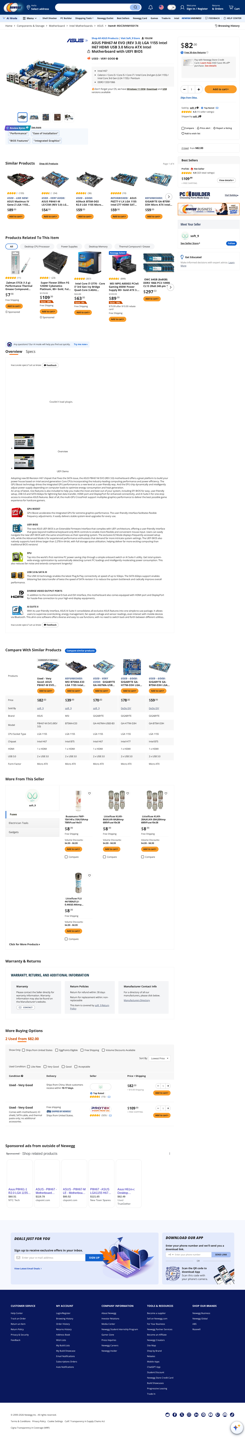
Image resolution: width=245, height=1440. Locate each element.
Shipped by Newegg (59, 1111)
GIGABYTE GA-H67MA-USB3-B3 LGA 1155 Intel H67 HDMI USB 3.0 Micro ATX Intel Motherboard (104, 682)
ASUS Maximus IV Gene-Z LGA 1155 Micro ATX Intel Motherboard (18, 201)
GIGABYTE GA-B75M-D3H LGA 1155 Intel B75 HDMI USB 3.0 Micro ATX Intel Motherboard (158, 682)
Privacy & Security (20, 1334)
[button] (38, 7)
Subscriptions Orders (66, 1361)
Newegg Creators (156, 1340)
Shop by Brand (154, 1350)
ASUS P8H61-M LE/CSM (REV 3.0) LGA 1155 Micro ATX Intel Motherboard (55, 201)
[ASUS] (77, 40)
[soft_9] (107, 1086)
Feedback (51, 365)
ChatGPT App (153, 1366)
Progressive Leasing (157, 1388)
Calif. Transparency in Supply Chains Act (85, 1421)
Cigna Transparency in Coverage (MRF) (30, 1427)
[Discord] (225, 1414)
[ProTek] (107, 1109)
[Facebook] (175, 1414)
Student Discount (155, 1372)
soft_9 (40, 708)
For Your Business (156, 1323)
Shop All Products (48, 163)
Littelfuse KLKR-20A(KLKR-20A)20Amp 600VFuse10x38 (153, 819)
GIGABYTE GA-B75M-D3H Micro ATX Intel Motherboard (157, 201)
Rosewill (196, 1329)
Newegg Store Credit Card (160, 1377)
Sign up (94, 1257)
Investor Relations (110, 1318)
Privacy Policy (39, 1421)
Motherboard (57, 25)
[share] (89, 51)
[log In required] (89, 793)
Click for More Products (23, 944)
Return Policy (17, 1329)
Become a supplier (156, 1313)
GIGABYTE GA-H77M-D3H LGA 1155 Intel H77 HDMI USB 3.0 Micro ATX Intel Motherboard (130, 682)
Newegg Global (200, 1318)
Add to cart (220, 89)
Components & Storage (30, 25)
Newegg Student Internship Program (120, 1329)
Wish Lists (61, 1340)
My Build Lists (63, 1345)
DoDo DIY (126, 708)
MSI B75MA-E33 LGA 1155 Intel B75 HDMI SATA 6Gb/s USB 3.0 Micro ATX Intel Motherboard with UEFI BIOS (74, 682)
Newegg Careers (110, 1345)
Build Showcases (155, 1383)
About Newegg (109, 1313)
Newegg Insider (109, 1350)
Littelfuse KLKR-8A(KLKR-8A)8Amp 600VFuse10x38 (113, 819)
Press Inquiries (109, 1340)
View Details (226, 180)
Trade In (151, 1393)
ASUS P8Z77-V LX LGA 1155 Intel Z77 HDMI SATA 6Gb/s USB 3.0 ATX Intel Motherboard (123, 201)
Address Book (63, 1334)
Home (8, 25)
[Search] (135, 7)
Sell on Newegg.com (157, 1318)
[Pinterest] (203, 1414)
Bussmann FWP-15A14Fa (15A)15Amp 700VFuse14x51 (76, 819)
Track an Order (18, 1318)
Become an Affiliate (157, 1334)
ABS (194, 1323)
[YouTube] (210, 1414)
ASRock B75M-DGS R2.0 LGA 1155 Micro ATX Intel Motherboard (88, 201)
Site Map (151, 1345)
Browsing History (64, 1318)
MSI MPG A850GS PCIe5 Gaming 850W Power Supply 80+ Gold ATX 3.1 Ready (124, 287)
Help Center (17, 1313)
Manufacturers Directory (137, 1000)
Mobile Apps (153, 1361)
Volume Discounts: (74, 839)
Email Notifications (65, 1356)
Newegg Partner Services (159, 1329)
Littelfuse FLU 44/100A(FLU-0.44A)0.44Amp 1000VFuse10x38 (74, 901)
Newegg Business (201, 1313)
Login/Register (63, 1313)
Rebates (151, 1356)
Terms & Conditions (20, 1421)
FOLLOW (231, 243)
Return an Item (18, 1323)
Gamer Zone (108, 1334)
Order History (63, 1323)
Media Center (108, 1323)
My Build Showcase (65, 1350)
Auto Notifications (65, 1366)
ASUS (100, 25)
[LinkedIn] (196, 1414)
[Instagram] (189, 1414)
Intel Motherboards (81, 25)
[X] (181, 1414)
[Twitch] (217, 1414)
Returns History (64, 1329)
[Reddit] (88, 58)
